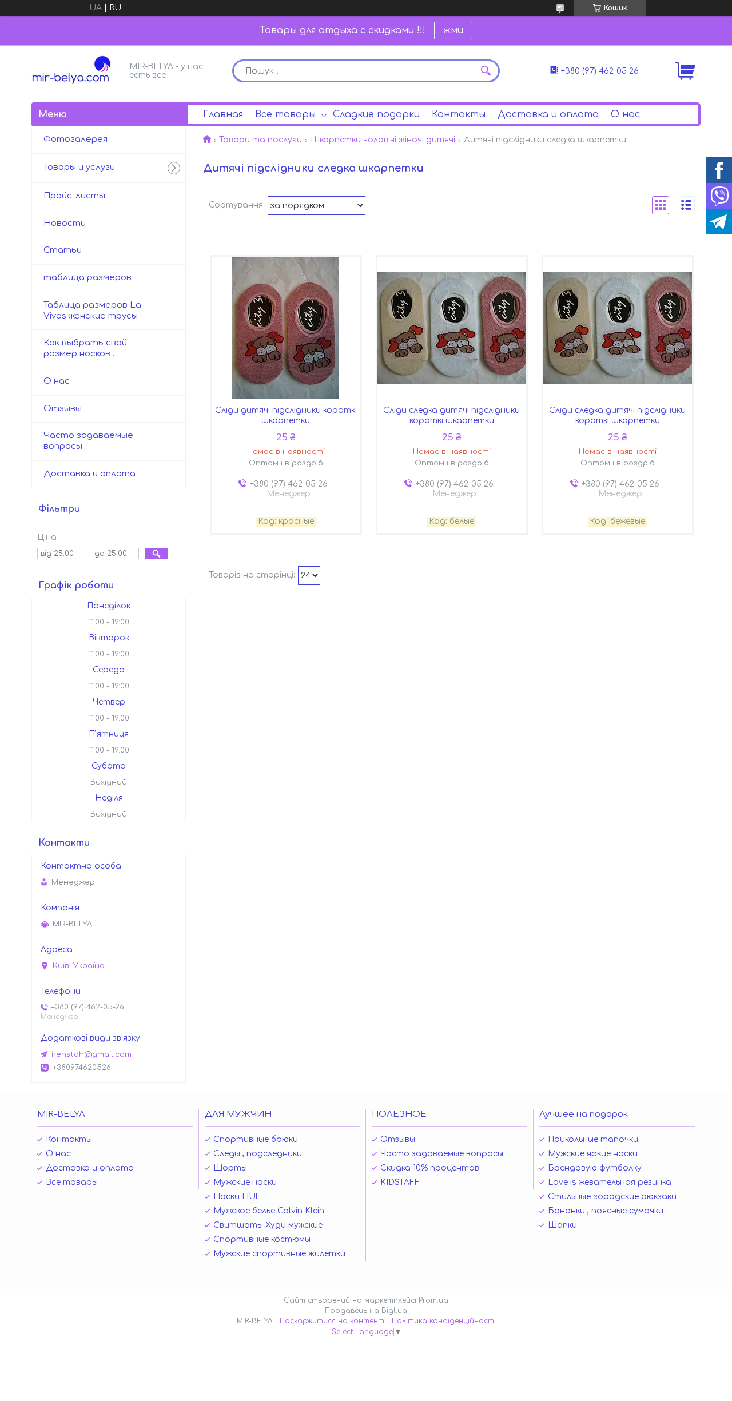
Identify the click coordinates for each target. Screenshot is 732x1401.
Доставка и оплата (548, 114)
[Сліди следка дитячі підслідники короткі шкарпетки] (451, 328)
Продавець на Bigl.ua (366, 1311)
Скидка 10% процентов (429, 1168)
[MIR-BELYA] (77, 70)
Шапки (562, 1225)
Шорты (230, 1168)
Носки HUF (237, 1196)
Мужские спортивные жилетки (279, 1253)
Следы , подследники (257, 1153)
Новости (64, 223)
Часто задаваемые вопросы (88, 441)
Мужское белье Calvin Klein (268, 1211)
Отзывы (62, 408)
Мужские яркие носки (593, 1153)
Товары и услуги (79, 167)
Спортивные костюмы (262, 1239)
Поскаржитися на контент (332, 1321)
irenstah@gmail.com (91, 1054)
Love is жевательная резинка (609, 1182)
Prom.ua (433, 1300)
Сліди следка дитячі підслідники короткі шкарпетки (451, 415)
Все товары (285, 114)
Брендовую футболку (595, 1168)
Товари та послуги (260, 140)
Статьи (62, 250)
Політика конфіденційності (444, 1321)
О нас (625, 114)
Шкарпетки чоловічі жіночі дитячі (383, 140)
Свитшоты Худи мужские (268, 1225)
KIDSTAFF (400, 1182)
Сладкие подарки (376, 114)
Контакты (459, 114)
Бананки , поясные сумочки (605, 1211)
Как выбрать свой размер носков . (85, 348)
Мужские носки (245, 1182)
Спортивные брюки (255, 1139)
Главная (223, 114)
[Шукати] (485, 70)
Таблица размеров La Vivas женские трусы (92, 310)
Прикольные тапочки (593, 1139)
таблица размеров (87, 277)
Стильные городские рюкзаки (612, 1196)
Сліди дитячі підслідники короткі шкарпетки (286, 415)
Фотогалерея (75, 139)
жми (453, 30)
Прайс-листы (74, 196)
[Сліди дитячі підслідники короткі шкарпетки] (286, 328)
